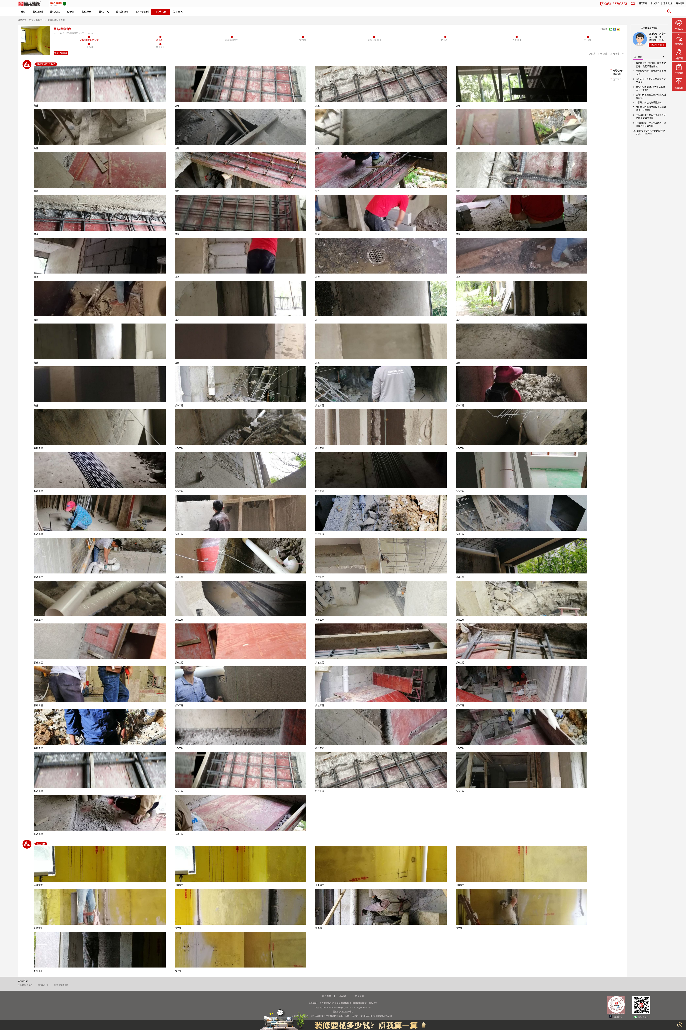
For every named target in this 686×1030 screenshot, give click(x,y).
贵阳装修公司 (43, 985)
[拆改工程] (240, 384)
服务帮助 (643, 3)
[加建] (100, 84)
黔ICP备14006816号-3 (343, 1012)
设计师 (70, 12)
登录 (633, 3)
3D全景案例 (142, 12)
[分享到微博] (618, 29)
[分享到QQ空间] (614, 29)
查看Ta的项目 (657, 45)
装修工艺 (104, 12)
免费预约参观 (60, 53)
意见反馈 (667, 3)
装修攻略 (55, 12)
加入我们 (655, 3)
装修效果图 (122, 12)
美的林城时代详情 (56, 20)
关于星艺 (178, 12)
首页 (23, 12)
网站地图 (680, 3)
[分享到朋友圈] (610, 29)
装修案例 (38, 12)
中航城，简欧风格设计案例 (649, 102)
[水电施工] (100, 864)
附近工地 (161, 12)
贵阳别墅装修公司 (61, 985)
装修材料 (87, 12)
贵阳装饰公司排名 (25, 985)
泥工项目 (617, 79)
